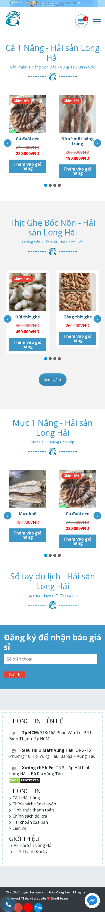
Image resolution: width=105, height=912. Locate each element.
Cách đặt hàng (26, 798)
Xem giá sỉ (52, 379)
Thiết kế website (33, 898)
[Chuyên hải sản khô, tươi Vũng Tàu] (13, 18)
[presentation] (7, 143)
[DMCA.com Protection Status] (24, 780)
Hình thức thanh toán (33, 810)
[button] (45, 185)
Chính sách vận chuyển (34, 804)
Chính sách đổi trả (29, 816)
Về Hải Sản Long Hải (33, 845)
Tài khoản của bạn (30, 822)
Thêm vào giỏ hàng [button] (28, 166)
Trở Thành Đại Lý (30, 851)
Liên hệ (19, 828)
